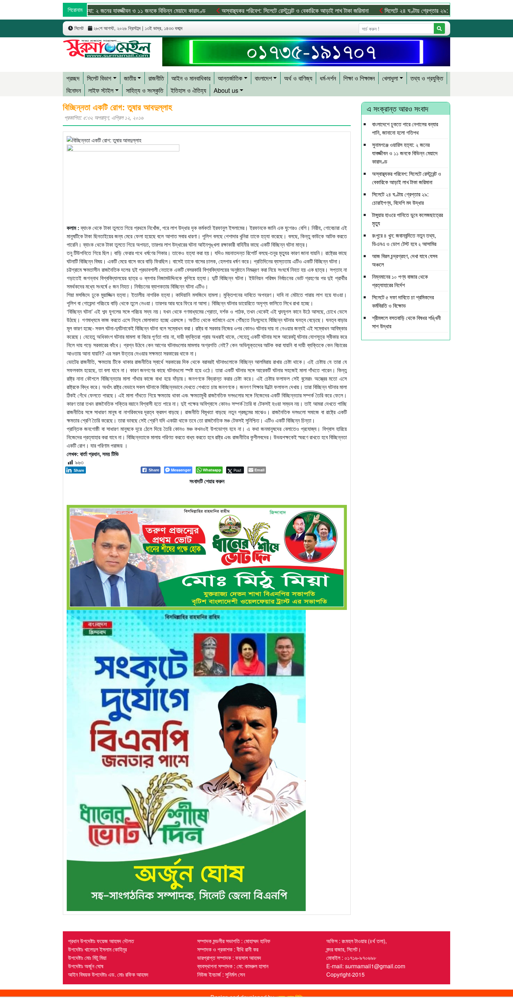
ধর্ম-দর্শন (328, 77)
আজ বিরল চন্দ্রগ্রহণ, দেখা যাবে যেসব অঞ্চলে (404, 260)
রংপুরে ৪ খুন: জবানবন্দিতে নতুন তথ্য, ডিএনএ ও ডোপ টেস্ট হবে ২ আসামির (404, 239)
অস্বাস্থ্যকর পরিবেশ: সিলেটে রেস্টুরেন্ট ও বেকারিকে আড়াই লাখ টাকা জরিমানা (268, 10)
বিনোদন (73, 90)
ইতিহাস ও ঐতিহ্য (188, 90)
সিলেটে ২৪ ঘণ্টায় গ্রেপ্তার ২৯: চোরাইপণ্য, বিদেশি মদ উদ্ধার (419, 10)
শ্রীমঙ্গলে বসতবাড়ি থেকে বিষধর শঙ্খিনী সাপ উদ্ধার (406, 322)
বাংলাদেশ (263, 77)
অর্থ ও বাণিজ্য (298, 77)
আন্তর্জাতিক (230, 77)
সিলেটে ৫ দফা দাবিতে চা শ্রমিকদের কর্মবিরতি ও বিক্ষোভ (403, 301)
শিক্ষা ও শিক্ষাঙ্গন (359, 77)
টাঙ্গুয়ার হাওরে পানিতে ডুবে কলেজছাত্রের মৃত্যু (407, 219)
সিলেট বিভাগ (99, 77)
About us (226, 90)
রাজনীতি (156, 77)
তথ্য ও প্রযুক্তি (426, 77)
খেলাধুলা (390, 77)
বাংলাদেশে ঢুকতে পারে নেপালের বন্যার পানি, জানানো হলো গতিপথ (405, 128)
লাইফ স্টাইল (100, 90)
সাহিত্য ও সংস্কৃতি (144, 90)
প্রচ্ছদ (73, 77)
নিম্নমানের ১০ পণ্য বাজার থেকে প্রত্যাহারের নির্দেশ (400, 281)
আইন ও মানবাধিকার (190, 77)
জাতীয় (130, 77)
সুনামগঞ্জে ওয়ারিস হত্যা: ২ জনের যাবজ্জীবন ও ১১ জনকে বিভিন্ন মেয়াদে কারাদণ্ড (98, 10)
